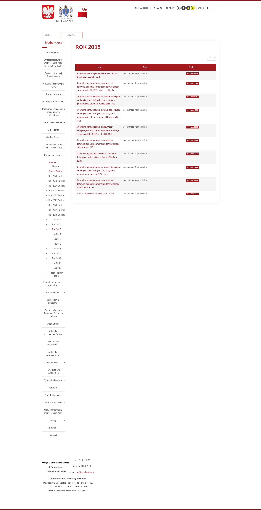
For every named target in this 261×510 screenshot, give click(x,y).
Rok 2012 (56, 244)
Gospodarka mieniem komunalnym (53, 283)
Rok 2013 (56, 239)
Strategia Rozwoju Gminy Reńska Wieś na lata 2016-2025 (53, 63)
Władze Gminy (53, 137)
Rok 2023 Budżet (56, 190)
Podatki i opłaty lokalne (55, 274)
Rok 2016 (56, 224)
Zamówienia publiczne (53, 301)
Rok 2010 (56, 253)
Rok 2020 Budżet (56, 205)
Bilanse (55, 166)
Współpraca (52, 362)
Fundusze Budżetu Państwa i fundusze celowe (53, 313)
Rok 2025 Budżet (56, 181)
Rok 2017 (56, 219)
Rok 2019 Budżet (56, 210)
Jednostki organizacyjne (53, 353)
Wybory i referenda (53, 380)
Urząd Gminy (53, 324)
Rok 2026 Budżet (56, 176)
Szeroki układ (214, 7)
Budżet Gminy (55, 171)
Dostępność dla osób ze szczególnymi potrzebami (53, 112)
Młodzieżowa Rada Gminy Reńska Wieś (53, 146)
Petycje (52, 428)
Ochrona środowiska (53, 402)
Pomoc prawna (53, 94)
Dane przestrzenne (53, 122)
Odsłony (192, 67)
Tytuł (98, 67)
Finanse (52, 162)
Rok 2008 (56, 263)
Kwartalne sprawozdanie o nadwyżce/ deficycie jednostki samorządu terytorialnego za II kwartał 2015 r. (98, 144)
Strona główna (54, 52)
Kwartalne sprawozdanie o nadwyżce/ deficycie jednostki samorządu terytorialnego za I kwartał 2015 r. (98, 184)
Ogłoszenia (53, 130)
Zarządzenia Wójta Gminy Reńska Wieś (53, 411)
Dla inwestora (52, 292)
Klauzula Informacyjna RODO (53, 85)
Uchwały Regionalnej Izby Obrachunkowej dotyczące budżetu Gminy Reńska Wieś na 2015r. (97, 157)
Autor (145, 67)
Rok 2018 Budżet (56, 215)
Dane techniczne (53, 395)
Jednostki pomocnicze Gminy (53, 332)
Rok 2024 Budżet (56, 186)
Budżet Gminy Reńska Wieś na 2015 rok (95, 193)
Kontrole (53, 388)
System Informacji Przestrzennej (53, 75)
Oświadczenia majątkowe (53, 343)
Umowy (52, 420)
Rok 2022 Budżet (56, 195)
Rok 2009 (56, 258)
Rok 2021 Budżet (56, 200)
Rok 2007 (56, 268)
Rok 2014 (56, 234)
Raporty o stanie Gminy (53, 101)
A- (155, 8)
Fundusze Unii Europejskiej (53, 371)
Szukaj (72, 35)
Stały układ (209, 7)
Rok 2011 (56, 248)
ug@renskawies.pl (85, 472)
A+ (161, 8)
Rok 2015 (56, 229)
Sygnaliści (53, 435)
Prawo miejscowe (52, 155)
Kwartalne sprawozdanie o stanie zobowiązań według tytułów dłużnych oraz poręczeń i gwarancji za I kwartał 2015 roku (99, 170)
